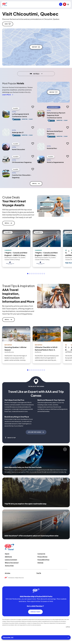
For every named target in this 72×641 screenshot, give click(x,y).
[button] (27, 273)
